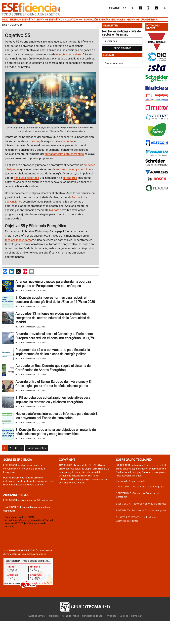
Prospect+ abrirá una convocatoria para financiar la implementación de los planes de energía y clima (52, 352)
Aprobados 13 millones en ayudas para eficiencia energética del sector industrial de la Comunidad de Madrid (52, 317)
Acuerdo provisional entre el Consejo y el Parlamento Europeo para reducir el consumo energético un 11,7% (54, 336)
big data (54, 210)
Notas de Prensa (70, 616)
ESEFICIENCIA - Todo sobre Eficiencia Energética (141, 503)
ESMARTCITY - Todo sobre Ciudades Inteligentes (141, 510)
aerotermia (32, 141)
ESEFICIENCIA (31, 9)
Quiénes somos (36, 616)
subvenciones (13, 201)
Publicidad (53, 616)
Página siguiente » (36, 448)
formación (78, 197)
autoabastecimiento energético (64, 153)
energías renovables (68, 54)
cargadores (70, 177)
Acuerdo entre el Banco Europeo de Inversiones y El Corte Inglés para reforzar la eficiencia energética (53, 384)
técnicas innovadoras (18, 240)
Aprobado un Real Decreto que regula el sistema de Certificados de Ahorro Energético (53, 368)
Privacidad (111, 616)
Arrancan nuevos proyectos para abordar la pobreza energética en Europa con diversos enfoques (53, 284)
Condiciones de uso (92, 616)
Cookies (124, 616)
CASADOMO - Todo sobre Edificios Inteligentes (140, 486)
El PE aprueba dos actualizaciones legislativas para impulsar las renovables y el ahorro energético (52, 400)
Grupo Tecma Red (153, 465)
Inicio (4, 24)
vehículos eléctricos (26, 177)
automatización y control (71, 169)
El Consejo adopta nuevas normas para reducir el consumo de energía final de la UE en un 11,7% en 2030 (55, 300)
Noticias (19, 290)
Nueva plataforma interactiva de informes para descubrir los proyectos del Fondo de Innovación (56, 416)
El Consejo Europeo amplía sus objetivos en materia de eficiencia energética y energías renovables (55, 432)
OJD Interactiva (45, 500)
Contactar (136, 616)
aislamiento (65, 141)
